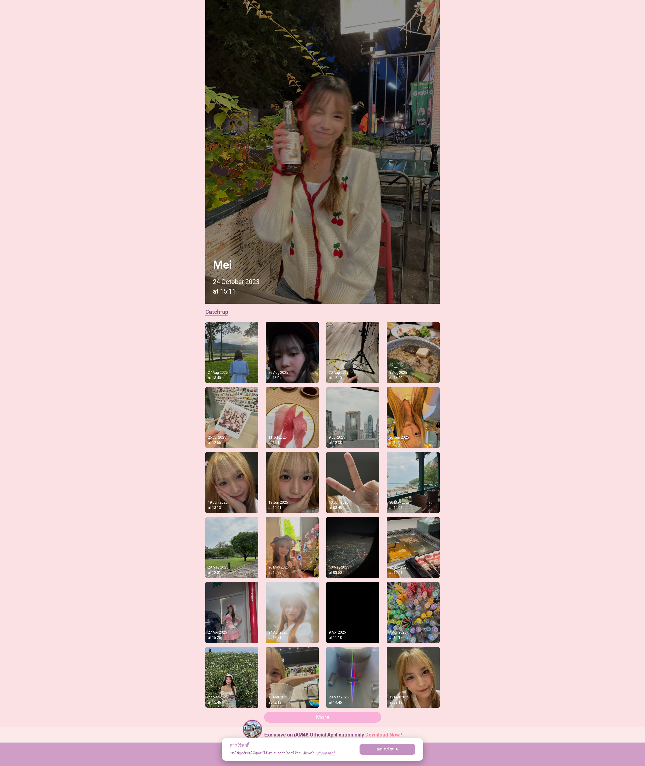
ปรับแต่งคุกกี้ (326, 753)
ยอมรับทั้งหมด (387, 749)
